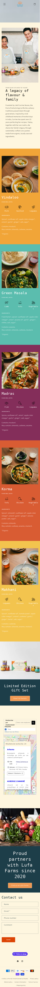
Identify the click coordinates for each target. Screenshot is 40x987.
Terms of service (33, 982)
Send (8, 939)
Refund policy (8, 982)
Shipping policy (21, 985)
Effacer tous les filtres (12, 732)
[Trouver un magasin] (33, 723)
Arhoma (10, 749)
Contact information (20, 982)
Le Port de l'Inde (11, 978)
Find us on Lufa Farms (20, 885)
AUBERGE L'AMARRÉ (16, 781)
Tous (9, 729)
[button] (4, 4)
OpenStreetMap (27, 794)
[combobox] (23, 723)
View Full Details (20, 698)
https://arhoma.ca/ (22, 763)
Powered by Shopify (22, 978)
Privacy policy (34, 979)
